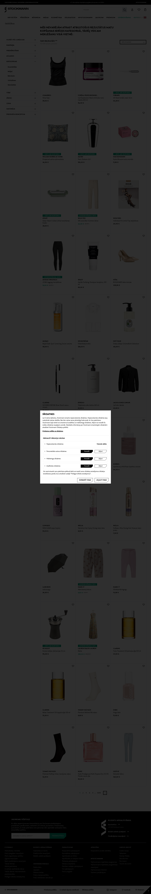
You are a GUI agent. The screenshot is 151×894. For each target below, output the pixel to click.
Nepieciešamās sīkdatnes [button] (53, 444)
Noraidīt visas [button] (85, 480)
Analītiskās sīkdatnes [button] (52, 466)
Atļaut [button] (101, 451)
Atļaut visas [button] (101, 480)
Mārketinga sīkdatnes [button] (52, 459)
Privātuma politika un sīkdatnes (52, 431)
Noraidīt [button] (86, 451)
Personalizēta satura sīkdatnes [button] (55, 451)
